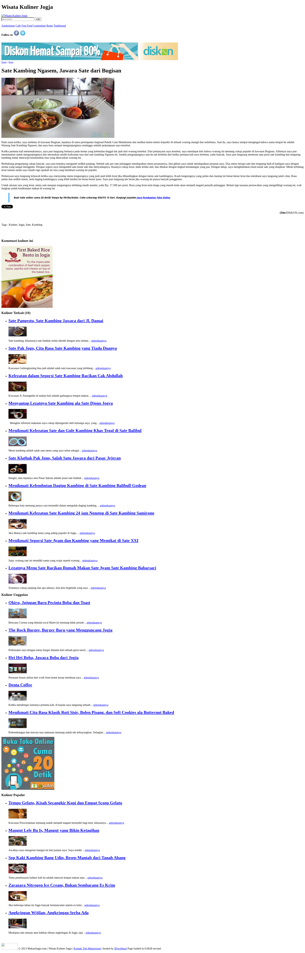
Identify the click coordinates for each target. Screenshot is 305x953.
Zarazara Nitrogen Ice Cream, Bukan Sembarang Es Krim (61, 885)
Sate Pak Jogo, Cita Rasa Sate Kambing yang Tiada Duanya (62, 348)
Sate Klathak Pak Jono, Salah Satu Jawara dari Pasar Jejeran (64, 458)
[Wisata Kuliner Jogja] (9, 948)
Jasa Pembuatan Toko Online (153, 197)
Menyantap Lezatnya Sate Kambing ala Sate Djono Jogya (60, 403)
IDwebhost (120, 948)
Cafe (18, 25)
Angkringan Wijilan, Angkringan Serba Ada (48, 912)
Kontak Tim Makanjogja (87, 948)
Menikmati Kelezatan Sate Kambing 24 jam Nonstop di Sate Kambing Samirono (81, 513)
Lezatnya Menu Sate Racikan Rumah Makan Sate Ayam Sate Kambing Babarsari (82, 568)
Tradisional (59, 25)
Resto (49, 25)
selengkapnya (98, 340)
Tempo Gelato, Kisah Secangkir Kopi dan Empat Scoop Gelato (65, 803)
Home (4, 62)
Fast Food (27, 25)
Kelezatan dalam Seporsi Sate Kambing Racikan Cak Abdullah (65, 375)
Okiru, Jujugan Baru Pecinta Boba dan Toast (49, 602)
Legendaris (39, 25)
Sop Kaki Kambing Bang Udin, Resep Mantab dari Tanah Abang (66, 857)
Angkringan (8, 25)
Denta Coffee (20, 685)
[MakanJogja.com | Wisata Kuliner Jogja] (14, 15)
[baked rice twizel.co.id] (27, 306)
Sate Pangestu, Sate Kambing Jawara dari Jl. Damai (55, 320)
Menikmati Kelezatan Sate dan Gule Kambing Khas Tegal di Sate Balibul (75, 430)
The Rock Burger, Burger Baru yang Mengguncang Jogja (60, 630)
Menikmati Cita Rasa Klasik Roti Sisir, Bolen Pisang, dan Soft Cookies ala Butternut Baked (91, 712)
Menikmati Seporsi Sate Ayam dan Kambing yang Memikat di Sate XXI (73, 540)
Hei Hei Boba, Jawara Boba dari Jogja (43, 657)
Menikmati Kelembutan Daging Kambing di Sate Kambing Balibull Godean (77, 485)
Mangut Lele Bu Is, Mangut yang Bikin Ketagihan (53, 830)
